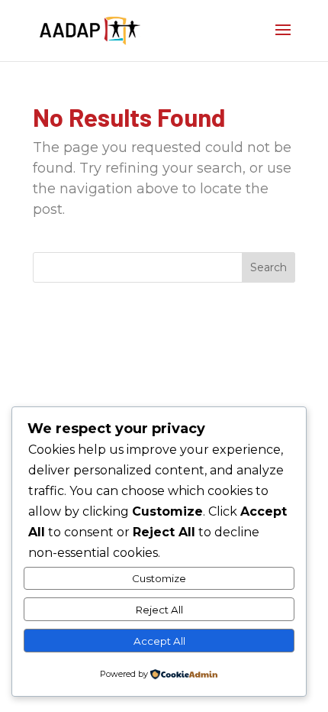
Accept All (159, 641)
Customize (159, 578)
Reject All (159, 610)
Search (268, 267)
